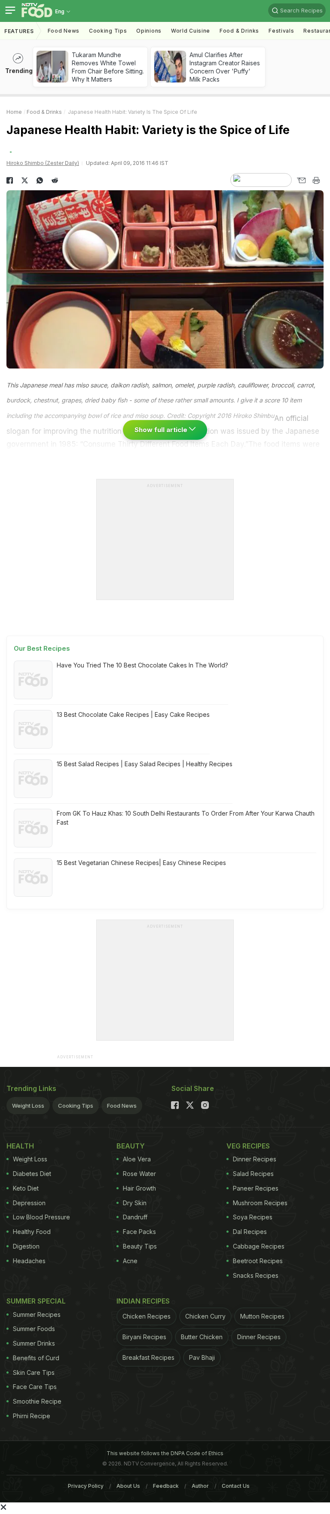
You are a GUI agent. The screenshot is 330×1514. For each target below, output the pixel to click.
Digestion (26, 1246)
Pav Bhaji (202, 1357)
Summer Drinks (34, 1343)
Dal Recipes (250, 1231)
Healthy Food (32, 1231)
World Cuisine (190, 30)
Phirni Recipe (31, 1416)
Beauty (130, 1146)
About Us (128, 1486)
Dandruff (135, 1217)
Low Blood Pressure (41, 1217)
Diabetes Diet (32, 1173)
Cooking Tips (75, 1105)
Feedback (166, 1486)
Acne (130, 1260)
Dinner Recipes (254, 1159)
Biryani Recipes (144, 1336)
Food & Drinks (239, 30)
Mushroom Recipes (260, 1202)
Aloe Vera (137, 1159)
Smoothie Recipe (37, 1401)
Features (19, 31)
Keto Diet (26, 1188)
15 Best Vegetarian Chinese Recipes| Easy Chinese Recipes (141, 862)
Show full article (161, 430)
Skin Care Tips (34, 1372)
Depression (29, 1202)
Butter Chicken (202, 1336)
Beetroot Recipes (258, 1260)
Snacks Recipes (255, 1275)
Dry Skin (135, 1202)
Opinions (149, 30)
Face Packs (139, 1231)
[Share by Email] (301, 180)
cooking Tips (108, 30)
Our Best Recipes (42, 648)
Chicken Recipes (146, 1316)
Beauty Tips (140, 1246)
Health (20, 1146)
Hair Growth (139, 1188)
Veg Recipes (248, 1146)
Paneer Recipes (255, 1188)
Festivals (281, 30)
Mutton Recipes (262, 1316)
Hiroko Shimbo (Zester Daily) (42, 163)
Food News (63, 30)
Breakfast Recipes (148, 1357)
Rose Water (139, 1173)
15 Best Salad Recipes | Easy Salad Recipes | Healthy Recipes (144, 764)
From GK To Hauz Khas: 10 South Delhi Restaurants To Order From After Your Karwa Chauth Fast (186, 818)
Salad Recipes (253, 1173)
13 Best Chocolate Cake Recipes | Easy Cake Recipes (133, 714)
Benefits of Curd (36, 1358)
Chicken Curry (205, 1316)
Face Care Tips (35, 1386)
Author (200, 1486)
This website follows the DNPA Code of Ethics (165, 1453)
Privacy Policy (86, 1486)
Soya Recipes (252, 1217)
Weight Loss (28, 1105)
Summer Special (36, 1301)
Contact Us (236, 1486)
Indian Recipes (143, 1301)
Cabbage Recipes (258, 1246)
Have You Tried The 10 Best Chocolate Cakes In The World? (142, 665)
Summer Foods (34, 1328)
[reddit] (54, 180)
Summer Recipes (37, 1314)
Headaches (29, 1260)
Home (14, 112)
